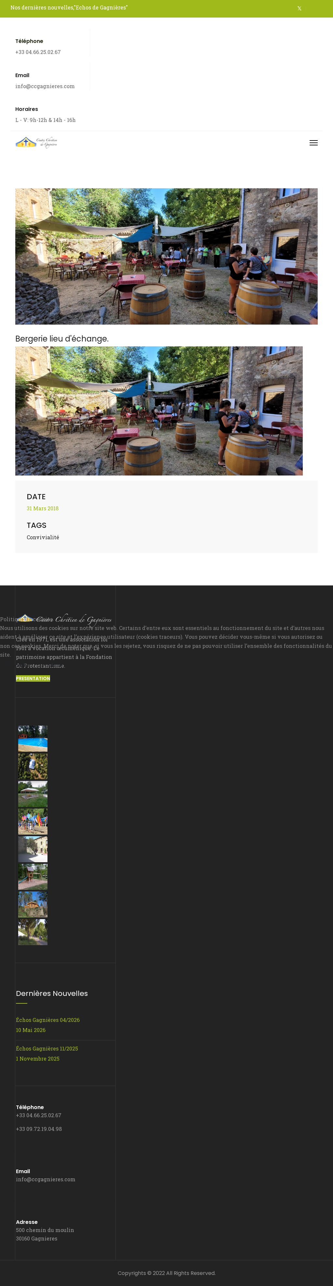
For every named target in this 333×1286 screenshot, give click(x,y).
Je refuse (50, 665)
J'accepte (16, 665)
